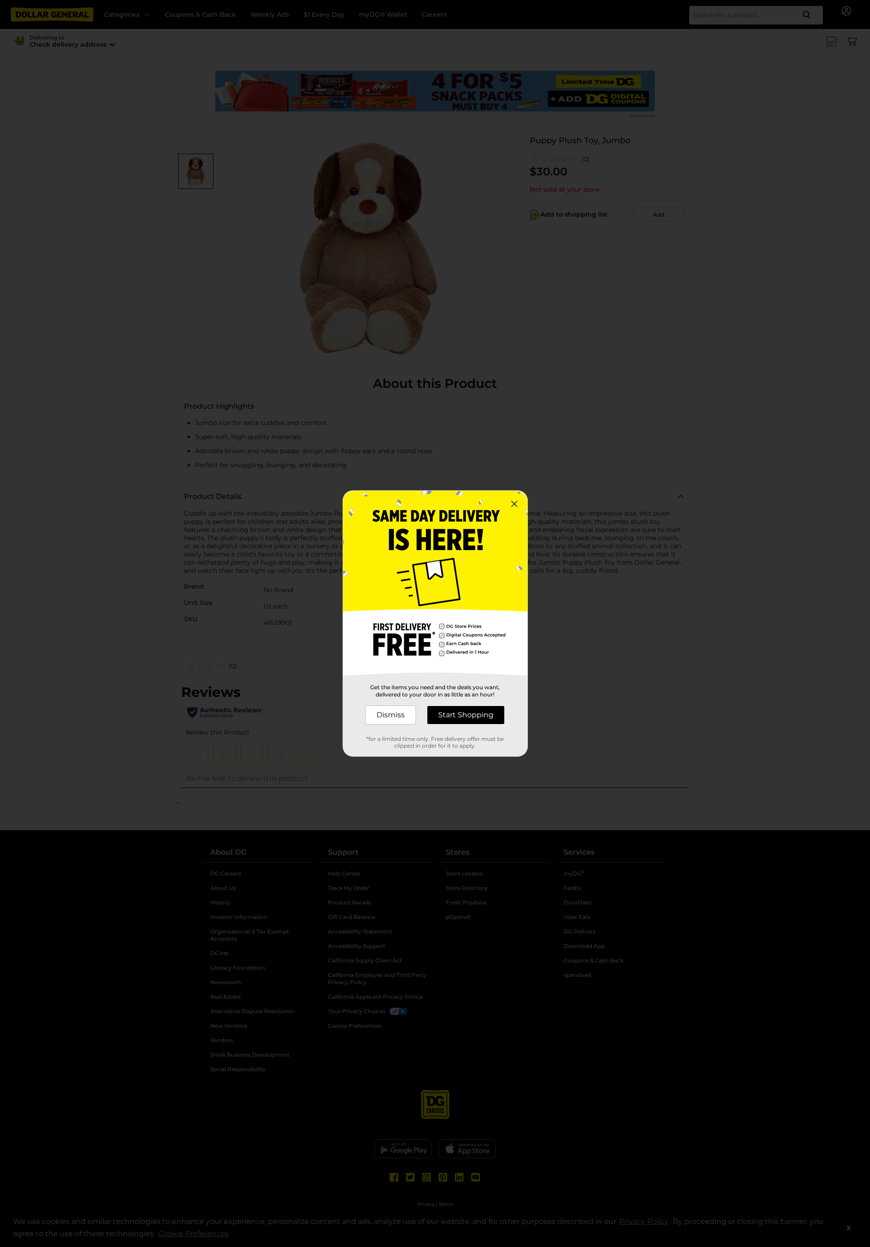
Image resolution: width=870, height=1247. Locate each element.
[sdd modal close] (514, 504)
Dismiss (391, 714)
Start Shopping (465, 714)
